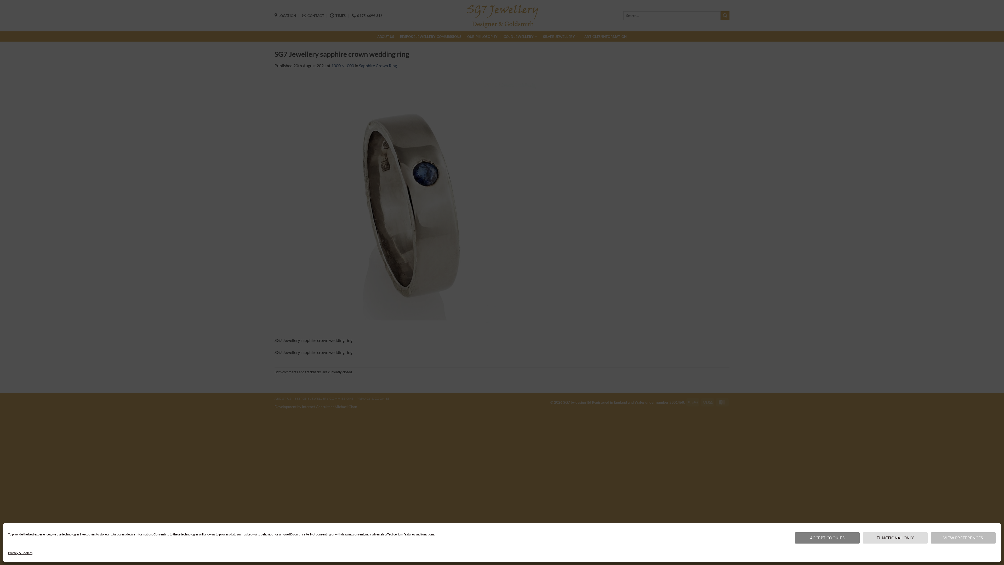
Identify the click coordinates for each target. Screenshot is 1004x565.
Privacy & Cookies (20, 553)
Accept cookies (827, 537)
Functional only (895, 537)
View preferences (963, 537)
